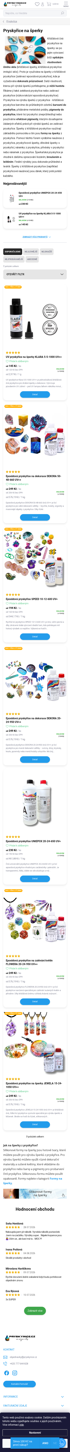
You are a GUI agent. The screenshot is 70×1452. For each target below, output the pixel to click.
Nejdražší (47, 252)
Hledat (62, 13)
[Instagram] (14, 1372)
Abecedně (32, 259)
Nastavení (35, 1432)
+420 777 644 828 (19, 1363)
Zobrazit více (35, 1310)
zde (21, 1424)
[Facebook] (6, 1372)
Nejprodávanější (14, 259)
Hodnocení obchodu (35, 1209)
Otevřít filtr (15, 274)
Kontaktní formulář (19, 1384)
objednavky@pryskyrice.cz (23, 1357)
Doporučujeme (13, 252)
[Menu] (66, 4)
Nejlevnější (31, 252)
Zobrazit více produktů (35, 237)
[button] (61, 1443)
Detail (35, 394)
